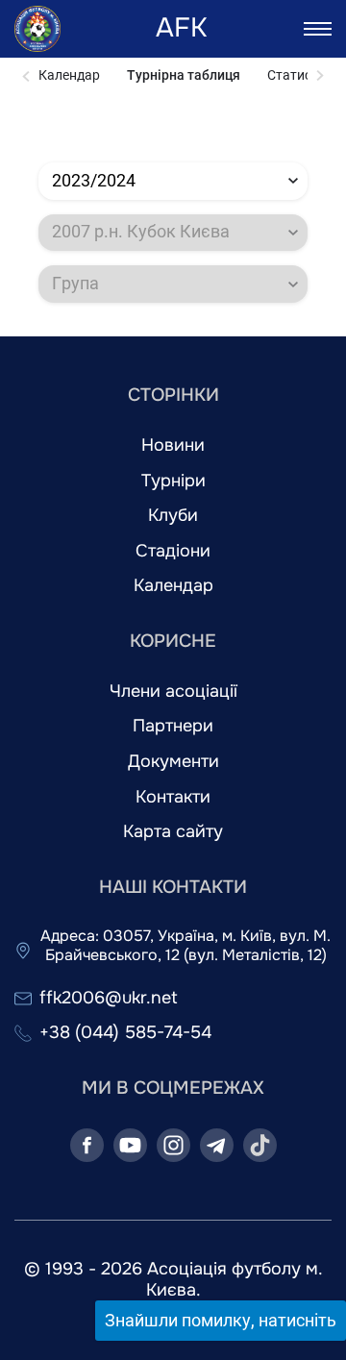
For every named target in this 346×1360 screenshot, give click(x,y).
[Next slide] (320, 76)
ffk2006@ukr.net (108, 998)
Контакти (173, 797)
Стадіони (173, 551)
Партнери (173, 726)
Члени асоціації (173, 691)
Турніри (173, 481)
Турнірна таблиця (183, 75)
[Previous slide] (26, 76)
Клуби (173, 516)
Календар (69, 75)
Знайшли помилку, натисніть (220, 1320)
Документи (173, 762)
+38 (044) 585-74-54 (125, 1033)
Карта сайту (173, 832)
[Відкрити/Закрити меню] (318, 29)
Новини (173, 445)
